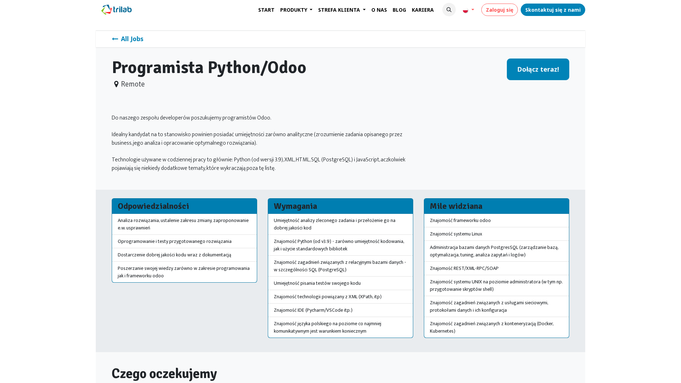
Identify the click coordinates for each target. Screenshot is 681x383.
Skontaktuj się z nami (553, 9)
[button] (449, 9)
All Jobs (132, 38)
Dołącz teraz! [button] (538, 69)
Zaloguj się (499, 9)
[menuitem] (266, 9)
